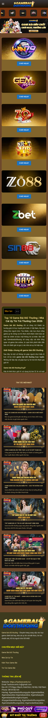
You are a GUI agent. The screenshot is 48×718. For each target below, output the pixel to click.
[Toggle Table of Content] (16, 311)
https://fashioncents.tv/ (20, 682)
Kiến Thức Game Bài (9, 663)
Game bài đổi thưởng (10, 633)
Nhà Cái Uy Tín (7, 658)
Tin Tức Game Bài (8, 668)
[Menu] (3, 4)
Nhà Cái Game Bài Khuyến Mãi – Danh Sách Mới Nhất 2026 (24, 413)
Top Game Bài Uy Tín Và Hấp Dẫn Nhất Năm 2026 (22, 523)
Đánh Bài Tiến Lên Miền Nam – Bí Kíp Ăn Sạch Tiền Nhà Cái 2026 (22, 559)
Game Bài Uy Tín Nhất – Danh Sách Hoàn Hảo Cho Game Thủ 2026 (23, 597)
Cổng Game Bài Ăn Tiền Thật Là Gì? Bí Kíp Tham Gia (23, 450)
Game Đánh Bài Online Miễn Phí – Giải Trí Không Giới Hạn (24, 486)
